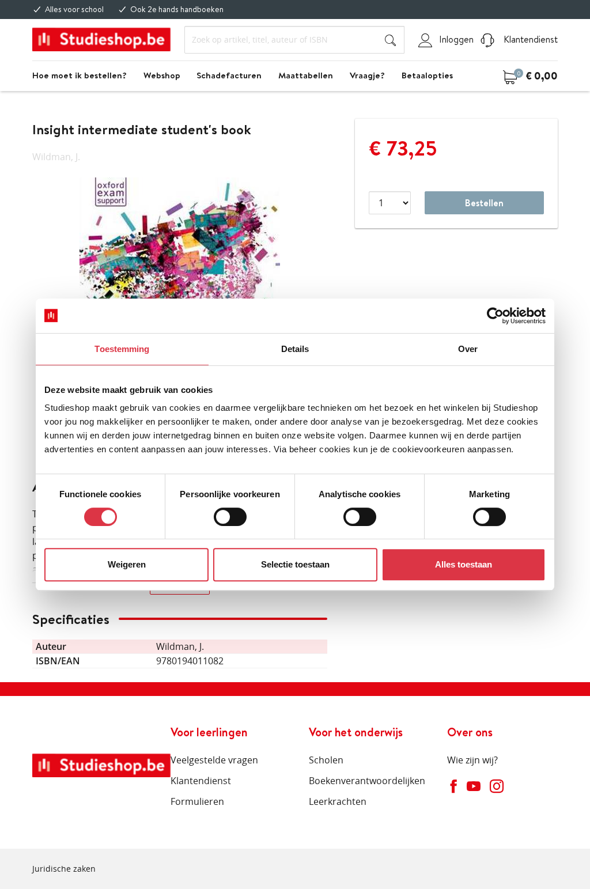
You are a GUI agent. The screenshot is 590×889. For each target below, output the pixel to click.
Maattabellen (305, 75)
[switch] (230, 517)
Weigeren (127, 564)
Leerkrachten (337, 801)
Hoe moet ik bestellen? (79, 75)
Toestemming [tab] (121, 349)
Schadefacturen (229, 75)
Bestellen (484, 202)
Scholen (326, 760)
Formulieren (197, 801)
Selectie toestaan (295, 564)
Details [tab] (295, 349)
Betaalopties (427, 75)
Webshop (161, 75)
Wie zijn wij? (472, 760)
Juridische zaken (64, 868)
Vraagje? (367, 75)
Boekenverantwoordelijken (367, 780)
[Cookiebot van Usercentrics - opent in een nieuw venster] (495, 315)
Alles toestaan (463, 564)
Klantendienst (529, 39)
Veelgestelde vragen (214, 760)
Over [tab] (468, 349)
